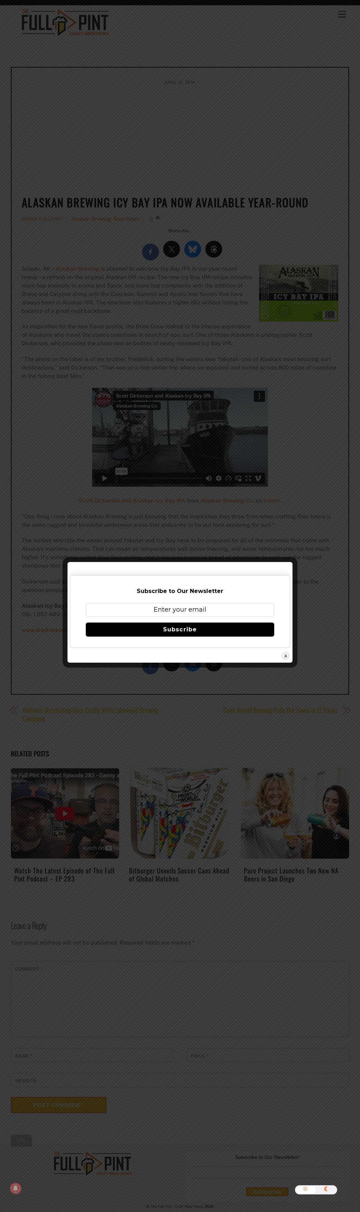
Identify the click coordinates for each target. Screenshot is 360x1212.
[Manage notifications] (15, 1188)
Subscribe (180, 629)
